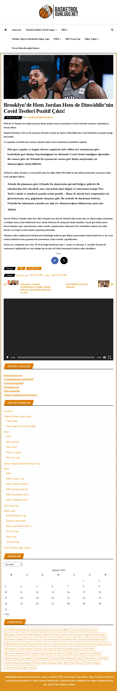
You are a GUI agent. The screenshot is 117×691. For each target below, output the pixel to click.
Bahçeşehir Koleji (13, 634)
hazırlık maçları (85, 644)
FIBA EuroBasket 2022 (17, 494)
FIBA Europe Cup (15, 478)
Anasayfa (16, 30)
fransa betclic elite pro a (41, 644)
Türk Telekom (76, 663)
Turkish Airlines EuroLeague (40, 30)
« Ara (6, 614)
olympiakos (27, 658)
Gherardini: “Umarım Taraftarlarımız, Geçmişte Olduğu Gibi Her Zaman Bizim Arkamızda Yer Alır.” (35, 288)
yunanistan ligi (12, 667)
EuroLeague (12, 420)
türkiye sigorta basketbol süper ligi (50, 663)
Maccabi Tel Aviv (56, 653)
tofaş (78, 658)
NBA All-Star (12, 442)
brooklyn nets (22, 275)
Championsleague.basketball (18, 379)
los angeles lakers (37, 653)
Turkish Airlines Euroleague (18, 663)
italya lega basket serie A (68, 648)
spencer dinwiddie (59, 275)
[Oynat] (7, 357)
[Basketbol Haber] (5, 29)
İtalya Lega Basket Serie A (19, 526)
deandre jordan (36, 275)
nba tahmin (80, 653)
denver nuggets (83, 634)
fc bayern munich (50, 639)
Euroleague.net (11, 387)
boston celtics (67, 634)
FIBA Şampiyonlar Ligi (16, 644)
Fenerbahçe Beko (69, 639)
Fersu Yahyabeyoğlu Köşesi (25, 48)
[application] (58, 329)
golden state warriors (65, 644)
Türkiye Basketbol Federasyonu (20, 395)
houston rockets (102, 644)
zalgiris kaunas (28, 667)
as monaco (92, 630)
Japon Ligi (11, 536)
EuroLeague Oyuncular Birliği (20, 426)
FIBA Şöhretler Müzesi (17, 484)
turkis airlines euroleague (96, 658)
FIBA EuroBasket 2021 (17, 499)
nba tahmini (94, 653)
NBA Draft (11, 447)
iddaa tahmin (11, 648)
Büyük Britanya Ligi (16, 515)
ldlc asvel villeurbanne (15, 653)
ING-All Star (12, 531)
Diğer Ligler (91, 39)
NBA (64, 30)
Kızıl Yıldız (88, 648)
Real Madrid (68, 658)
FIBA (57, 39)
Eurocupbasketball (13, 383)
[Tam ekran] (109, 357)
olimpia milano (12, 658)
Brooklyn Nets (34, 268)
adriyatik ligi (36, 630)
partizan (55, 658)
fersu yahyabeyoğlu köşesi (93, 639)
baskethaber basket (40, 117)
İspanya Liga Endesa (16, 520)
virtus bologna (92, 663)
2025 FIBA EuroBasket (16, 630)
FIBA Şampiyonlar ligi (17, 489)
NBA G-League (13, 452)
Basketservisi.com (13, 375)
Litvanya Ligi (12, 542)
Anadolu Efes (77, 630)
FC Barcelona (32, 639)
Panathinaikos (42, 658)
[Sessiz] (104, 357)
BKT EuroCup (73, 39)
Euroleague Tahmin (14, 639)
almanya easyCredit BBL (56, 630)
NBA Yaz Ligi (13, 457)
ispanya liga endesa (44, 648)
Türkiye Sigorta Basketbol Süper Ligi (30, 39)
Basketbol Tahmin (33, 634)
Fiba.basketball (12, 391)
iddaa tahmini (26, 648)
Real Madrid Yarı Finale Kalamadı (77, 285)
